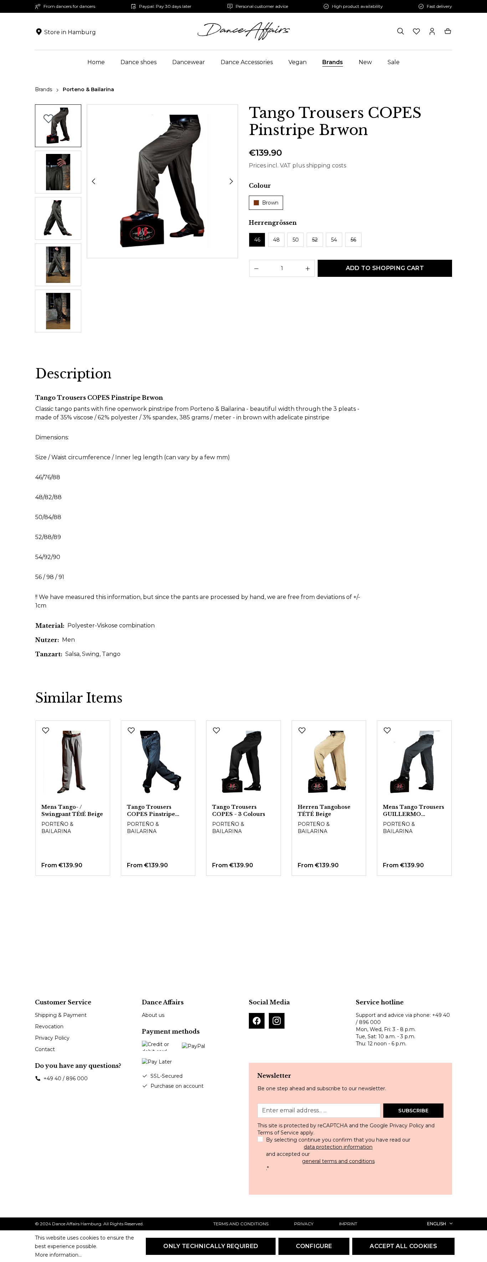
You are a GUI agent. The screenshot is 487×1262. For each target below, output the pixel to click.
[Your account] (432, 31)
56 (353, 240)
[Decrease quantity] (256, 268)
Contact (45, 1049)
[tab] (73, 374)
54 (334, 240)
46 (257, 240)
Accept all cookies (403, 1246)
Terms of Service (278, 1132)
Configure (314, 1246)
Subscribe (413, 1110)
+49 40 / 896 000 (65, 1078)
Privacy (303, 1223)
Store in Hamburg (70, 32)
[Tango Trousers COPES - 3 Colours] (243, 762)
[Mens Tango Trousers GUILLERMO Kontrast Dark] (414, 762)
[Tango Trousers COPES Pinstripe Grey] (158, 762)
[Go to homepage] (243, 31)
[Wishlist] (416, 31)
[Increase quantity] (308, 268)
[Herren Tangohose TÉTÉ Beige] (329, 762)
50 (296, 240)
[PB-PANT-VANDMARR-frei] (162, 181)
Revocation (49, 1026)
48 (276, 240)
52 (315, 240)
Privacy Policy (52, 1038)
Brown (270, 203)
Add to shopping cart (385, 268)
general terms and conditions (338, 1161)
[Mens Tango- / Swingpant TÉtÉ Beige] (72, 762)
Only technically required (210, 1246)
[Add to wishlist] (48, 118)
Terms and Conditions (240, 1223)
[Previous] (93, 181)
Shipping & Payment (61, 1015)
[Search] (400, 31)
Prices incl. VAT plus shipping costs (297, 165)
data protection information (338, 1147)
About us (153, 1015)
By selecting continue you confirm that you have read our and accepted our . (338, 1154)
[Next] (231, 181)
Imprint (348, 1223)
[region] (137, 220)
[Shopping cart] (448, 31)
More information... (58, 1255)
